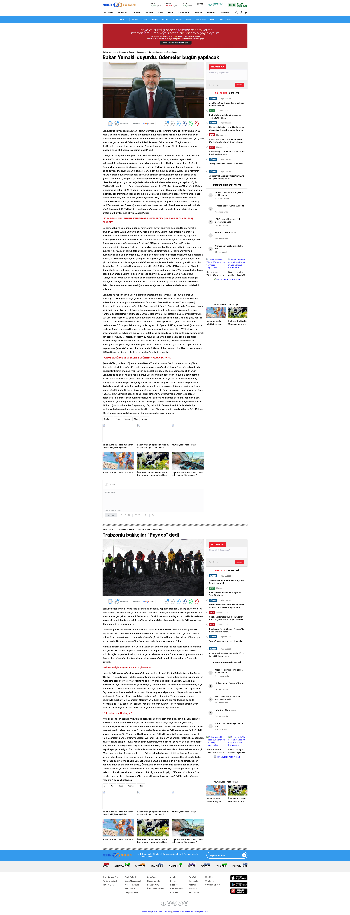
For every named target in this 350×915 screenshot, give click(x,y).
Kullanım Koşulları (192, 912)
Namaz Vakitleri (122, 865)
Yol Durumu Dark (110, 881)
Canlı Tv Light (108, 884)
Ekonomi (149, 12)
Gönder (111, 515)
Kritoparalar (177, 19)
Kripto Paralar (239, 865)
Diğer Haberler (200, 19)
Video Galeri (194, 881)
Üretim (144, 419)
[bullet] (139, 515)
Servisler (122, 12)
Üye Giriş (209, 877)
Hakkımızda (146, 912)
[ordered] (136, 515)
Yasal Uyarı (204, 912)
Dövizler (135, 19)
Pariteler (165, 19)
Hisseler (155, 19)
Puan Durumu (175, 865)
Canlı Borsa (123, 19)
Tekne (140, 786)
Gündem (136, 12)
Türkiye (127, 419)
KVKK (182, 912)
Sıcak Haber (194, 892)
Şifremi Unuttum (212, 884)
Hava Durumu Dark (111, 877)
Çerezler (175, 912)
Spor (160, 12)
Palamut (131, 786)
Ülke (136, 419)
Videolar (198, 12)
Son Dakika (108, 12)
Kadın (170, 12)
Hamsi (121, 786)
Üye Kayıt (209, 881)
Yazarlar (211, 12)
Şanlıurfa (107, 419)
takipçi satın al (131, 892)
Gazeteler (224, 12)
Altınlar (145, 19)
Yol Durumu (221, 865)
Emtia (221, 19)
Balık (112, 786)
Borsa (188, 19)
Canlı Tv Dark (130, 877)
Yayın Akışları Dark (133, 881)
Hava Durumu (157, 865)
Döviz (212, 19)
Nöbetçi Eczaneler (133, 884)
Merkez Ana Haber (110, 52)
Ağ (105, 786)
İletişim (155, 912)
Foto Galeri (183, 12)
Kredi (229, 19)
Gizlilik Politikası (165, 912)
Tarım (118, 419)
